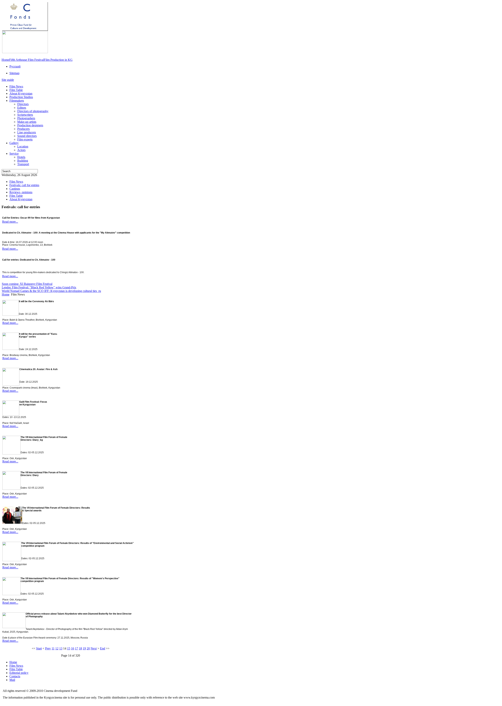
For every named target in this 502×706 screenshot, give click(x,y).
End (102, 648)
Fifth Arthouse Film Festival (26, 59)
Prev (48, 648)
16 (72, 648)
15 (68, 648)
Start (39, 648)
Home (5, 59)
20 (88, 648)
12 (56, 648)
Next (94, 648)
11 (53, 648)
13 (60, 648)
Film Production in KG (58, 59)
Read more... (10, 221)
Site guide (8, 79)
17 (76, 648)
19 (84, 648)
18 (80, 648)
